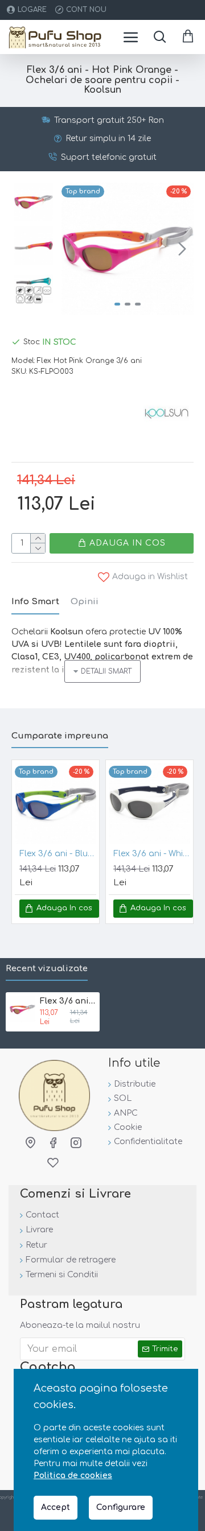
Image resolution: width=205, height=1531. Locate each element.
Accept (55, 1507)
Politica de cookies (73, 1475)
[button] (73, 248)
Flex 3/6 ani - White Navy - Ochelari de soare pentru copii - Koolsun (151, 853)
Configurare (120, 1507)
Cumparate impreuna (59, 736)
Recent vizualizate (47, 968)
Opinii (85, 601)
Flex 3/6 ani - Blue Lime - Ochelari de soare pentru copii (57, 853)
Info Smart (35, 601)
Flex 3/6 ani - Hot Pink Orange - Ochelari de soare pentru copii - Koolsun (68, 1001)
